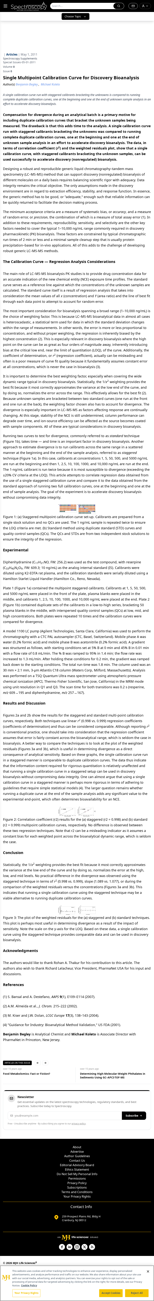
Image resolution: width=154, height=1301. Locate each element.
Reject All (137, 1293)
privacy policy (79, 1123)
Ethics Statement (77, 1169)
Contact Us (77, 1160)
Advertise (77, 1152)
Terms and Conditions (77, 1192)
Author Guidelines (77, 1156)
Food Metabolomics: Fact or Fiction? (26, 1073)
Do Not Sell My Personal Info (77, 1174)
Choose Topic (73, 16)
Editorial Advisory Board (77, 1165)
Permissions (77, 1178)
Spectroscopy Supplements (20, 58)
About (77, 1147)
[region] (77, 1283)
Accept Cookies (111, 1293)
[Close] (148, 1271)
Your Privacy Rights (77, 1196)
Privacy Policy (77, 1183)
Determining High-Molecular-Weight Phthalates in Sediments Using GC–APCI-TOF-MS (112, 1075)
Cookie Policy (29, 1285)
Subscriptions (77, 1187)
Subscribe (132, 1115)
